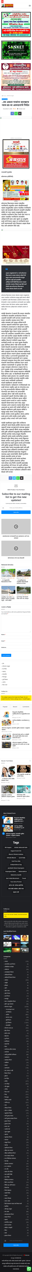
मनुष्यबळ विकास (8, 1137)
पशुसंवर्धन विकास (8, 1113)
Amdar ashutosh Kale (20, 847)
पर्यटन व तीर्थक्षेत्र (8, 1110)
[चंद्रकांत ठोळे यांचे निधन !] (16, 944)
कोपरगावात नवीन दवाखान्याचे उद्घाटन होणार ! (23, 795)
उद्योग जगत (7, 990)
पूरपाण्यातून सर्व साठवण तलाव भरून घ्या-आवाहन (23, 597)
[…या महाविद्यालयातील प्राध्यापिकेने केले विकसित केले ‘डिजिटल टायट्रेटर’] (16, 950)
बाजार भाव (7, 1126)
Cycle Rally (22, 858)
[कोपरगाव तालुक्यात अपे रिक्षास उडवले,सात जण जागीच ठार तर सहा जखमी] (6, 745)
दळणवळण (7, 1068)
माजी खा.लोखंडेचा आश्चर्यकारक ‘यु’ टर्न (19, 827)
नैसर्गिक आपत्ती (8, 1100)
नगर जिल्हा (7, 1084)
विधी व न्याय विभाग (9, 1182)
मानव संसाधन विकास (9, 1155)
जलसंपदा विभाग (8, 1060)
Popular (5, 706)
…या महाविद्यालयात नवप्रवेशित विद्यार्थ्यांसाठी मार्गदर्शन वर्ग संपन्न (22, 581)
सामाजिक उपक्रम (8, 1222)
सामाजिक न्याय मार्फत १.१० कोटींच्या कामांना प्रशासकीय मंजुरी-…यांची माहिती (8, 598)
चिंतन (6, 1046)
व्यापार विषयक (8, 1198)
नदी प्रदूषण (7, 1086)
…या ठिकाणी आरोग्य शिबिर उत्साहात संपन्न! (8, 779)
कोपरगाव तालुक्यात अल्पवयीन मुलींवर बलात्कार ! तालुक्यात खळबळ (15, 834)
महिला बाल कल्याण (9, 1150)
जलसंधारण (7, 1057)
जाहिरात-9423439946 (16, 10)
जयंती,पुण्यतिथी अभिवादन (10, 1054)
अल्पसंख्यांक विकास (9, 972)
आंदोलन (6, 980)
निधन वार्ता (4, 685)
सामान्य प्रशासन (8, 1225)
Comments (26, 706)
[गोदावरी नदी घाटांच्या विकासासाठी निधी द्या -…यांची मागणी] (25, 944)
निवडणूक (4, 677)
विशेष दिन (7, 1187)
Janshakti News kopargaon (16, 868)
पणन (6, 1105)
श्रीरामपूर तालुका (8, 1209)
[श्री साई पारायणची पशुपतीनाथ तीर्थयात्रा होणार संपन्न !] (7, 937)
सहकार (6, 1219)
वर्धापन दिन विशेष (8, 1171)
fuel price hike (16, 861)
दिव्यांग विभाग (8, 1073)
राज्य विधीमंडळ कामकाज (10, 1158)
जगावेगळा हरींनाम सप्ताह (10, 1049)
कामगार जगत (9, 1017)
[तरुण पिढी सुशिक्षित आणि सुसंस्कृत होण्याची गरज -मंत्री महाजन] (25, 938)
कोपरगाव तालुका (10, 96)
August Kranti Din (16, 851)
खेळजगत (7, 1036)
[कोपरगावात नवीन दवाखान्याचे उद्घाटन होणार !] (24, 789)
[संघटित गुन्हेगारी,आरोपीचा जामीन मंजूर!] (16, 937)
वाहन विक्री (7, 1177)
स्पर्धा (6, 1233)
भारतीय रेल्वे (7, 1129)
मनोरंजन (6, 1139)
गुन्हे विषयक (5, 679)
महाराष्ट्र (4, 671)
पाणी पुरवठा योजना (9, 1116)
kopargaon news (10, 871)
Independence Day (16, 864)
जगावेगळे (7, 1052)
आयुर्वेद (6, 982)
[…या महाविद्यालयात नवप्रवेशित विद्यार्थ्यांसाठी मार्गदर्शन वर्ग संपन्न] (24, 573)
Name (3, 634)
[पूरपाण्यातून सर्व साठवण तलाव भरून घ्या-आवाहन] (24, 590)
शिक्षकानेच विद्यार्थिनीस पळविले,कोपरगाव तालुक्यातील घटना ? (21, 713)
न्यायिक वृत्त (7, 1102)
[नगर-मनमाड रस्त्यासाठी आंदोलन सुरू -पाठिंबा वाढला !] (7, 944)
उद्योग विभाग (7, 993)
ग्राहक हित (7, 1044)
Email (3, 641)
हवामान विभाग (8, 1235)
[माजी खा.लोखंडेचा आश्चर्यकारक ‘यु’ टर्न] (6, 722)
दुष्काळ (6, 1076)
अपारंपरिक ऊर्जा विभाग (10, 964)
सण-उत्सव (7, 1211)
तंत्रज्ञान (6, 1065)
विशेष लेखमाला (8, 1190)
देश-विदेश (4, 669)
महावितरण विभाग (8, 1147)
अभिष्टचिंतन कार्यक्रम (9, 966)
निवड (6, 1094)
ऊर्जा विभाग (7, 996)
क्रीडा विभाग (7, 1030)
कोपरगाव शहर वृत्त (9, 1028)
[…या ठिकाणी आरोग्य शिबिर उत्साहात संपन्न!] (8, 771)
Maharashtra (23, 871)
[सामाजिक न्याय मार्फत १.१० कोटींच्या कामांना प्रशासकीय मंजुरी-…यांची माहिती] (8, 590)
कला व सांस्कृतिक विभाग (10, 1001)
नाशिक (6, 1089)
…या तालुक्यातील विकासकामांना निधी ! (6, 581)
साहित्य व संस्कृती (8, 1227)
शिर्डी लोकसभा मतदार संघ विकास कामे (13, 1203)
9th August (8, 847)
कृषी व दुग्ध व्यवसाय (9, 1004)
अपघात (6, 961)
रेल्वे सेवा (6, 1161)
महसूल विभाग (8, 1142)
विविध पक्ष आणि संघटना (10, 1185)
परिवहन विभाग (8, 1108)
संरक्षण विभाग (8, 1217)
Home (4, 96)
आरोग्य (3, 682)
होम (3, 663)
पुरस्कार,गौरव (8, 1123)
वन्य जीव (6, 1169)
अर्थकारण (7, 969)
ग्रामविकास (7, 1041)
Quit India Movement (12, 878)
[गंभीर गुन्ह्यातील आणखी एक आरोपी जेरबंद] (24, 769)
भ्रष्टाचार (6, 1134)
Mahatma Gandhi (16, 875)
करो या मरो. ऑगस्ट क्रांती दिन (16, 885)
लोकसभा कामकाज (9, 1163)
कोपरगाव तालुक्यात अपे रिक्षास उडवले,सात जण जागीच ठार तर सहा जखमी (20, 744)
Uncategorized (10, 1009)
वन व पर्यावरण (8, 1166)
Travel (24, 878)
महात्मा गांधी (16, 892)
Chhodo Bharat (11, 858)
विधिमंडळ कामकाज (9, 1179)
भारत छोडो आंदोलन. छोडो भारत (16, 888)
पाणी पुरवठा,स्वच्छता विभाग (11, 1118)
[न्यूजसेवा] (7, 5)
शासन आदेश (7, 1201)
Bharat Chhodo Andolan (16, 854)
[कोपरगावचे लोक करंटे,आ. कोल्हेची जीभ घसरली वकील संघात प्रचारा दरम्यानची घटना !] (6, 736)
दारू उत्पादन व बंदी (9, 1070)
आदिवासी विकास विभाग (10, 977)
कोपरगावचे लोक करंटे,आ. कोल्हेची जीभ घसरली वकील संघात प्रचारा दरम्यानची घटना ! (20, 735)
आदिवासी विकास (8, 974)
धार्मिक (6, 1081)
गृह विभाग (7, 1038)
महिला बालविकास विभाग (10, 1153)
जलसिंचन (7, 1062)
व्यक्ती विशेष (7, 1193)
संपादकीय (4, 674)
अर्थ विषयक (8, 1012)
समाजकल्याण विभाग (9, 1214)
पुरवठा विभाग (8, 1121)
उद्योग (6, 988)
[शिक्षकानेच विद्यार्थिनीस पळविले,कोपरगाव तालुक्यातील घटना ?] (6, 714)
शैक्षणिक (6, 1206)
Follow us (6, 909)
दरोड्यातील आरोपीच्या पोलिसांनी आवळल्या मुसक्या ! (8, 796)
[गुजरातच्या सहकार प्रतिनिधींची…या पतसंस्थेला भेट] (7, 950)
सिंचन (6, 1230)
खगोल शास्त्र (7, 1033)
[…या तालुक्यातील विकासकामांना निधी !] (8, 573)
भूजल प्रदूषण (7, 1131)
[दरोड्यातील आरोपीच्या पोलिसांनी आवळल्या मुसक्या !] (8, 789)
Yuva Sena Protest (16, 882)
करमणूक (6, 998)
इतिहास (6, 985)
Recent (15, 706)
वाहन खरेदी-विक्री (8, 1174)
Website (3, 647)
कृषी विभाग (8, 1020)
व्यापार (6, 1195)
